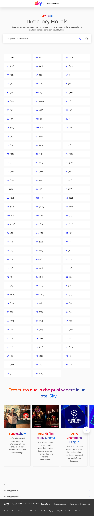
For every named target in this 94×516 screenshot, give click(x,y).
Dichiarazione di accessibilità (80, 504)
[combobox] (40, 39)
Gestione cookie (60, 504)
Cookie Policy (45, 504)
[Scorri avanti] (86, 432)
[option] (17, 435)
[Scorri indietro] (7, 431)
